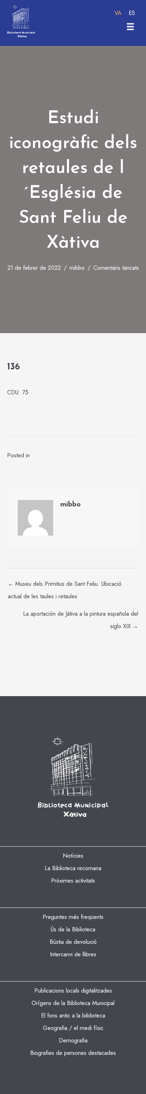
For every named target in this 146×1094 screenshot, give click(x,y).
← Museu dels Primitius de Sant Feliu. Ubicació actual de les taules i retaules (65, 585)
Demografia (73, 1040)
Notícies (73, 855)
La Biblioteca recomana (73, 868)
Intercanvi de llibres (73, 954)
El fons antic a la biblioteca (73, 1015)
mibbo (77, 267)
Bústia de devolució (73, 941)
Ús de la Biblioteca (73, 929)
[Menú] (130, 26)
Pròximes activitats (73, 880)
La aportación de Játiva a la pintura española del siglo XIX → (80, 615)
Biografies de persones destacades (73, 1052)
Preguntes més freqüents (73, 916)
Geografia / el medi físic (73, 1028)
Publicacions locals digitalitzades (73, 990)
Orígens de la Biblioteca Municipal (73, 1003)
